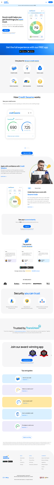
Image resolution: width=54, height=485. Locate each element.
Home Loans (40, 73)
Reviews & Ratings (45, 460)
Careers (43, 466)
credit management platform (20, 331)
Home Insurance (14, 86)
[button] (2, 2)
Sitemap (21, 464)
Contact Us (22, 462)
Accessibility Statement (33, 464)
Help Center (22, 458)
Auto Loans (27, 73)
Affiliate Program (45, 464)
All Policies (31, 462)
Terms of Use (8, 33)
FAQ (21, 460)
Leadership (44, 462)
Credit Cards (14, 73)
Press (43, 468)
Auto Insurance (27, 86)
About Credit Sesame (45, 458)
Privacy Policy (13, 33)
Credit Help (40, 86)
